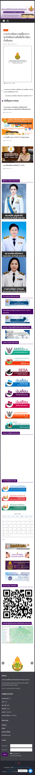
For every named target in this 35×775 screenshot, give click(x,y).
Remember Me (16, 754)
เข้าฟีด (3, 728)
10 (8, 526)
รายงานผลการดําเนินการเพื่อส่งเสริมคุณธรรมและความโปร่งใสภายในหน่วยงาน (17, 108)
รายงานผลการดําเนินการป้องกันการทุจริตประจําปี (18, 96)
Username (4, 746)
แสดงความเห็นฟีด (6, 732)
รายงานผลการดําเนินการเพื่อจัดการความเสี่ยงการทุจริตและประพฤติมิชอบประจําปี (18, 90)
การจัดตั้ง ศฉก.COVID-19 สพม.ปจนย (16, 137)
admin (6, 44)
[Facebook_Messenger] (30, 771)
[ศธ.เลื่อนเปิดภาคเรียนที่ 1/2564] (17, 147)
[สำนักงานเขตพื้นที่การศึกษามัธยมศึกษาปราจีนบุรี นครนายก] (17, 6)
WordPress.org (6, 735)
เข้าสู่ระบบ (4, 725)
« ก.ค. (3, 540)
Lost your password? (15, 756)
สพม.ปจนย (6, 30)
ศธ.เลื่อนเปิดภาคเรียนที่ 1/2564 (13, 165)
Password (4, 750)
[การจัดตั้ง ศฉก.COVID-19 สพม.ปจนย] (17, 119)
